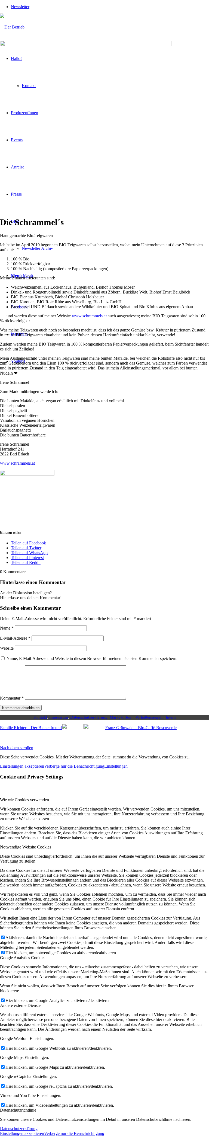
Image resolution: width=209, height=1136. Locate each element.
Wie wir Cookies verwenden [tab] (24, 799)
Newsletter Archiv (37, 248)
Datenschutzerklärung (88, 717)
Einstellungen (116, 766)
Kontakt (40, 717)
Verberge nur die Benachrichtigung (74, 766)
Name (7, 628)
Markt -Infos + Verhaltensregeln (137, 717)
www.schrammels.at (89, 316)
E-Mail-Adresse (15, 638)
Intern (171, 717)
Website (7, 648)
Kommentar (12, 698)
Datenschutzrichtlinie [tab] (18, 1110)
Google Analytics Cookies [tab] (22, 957)
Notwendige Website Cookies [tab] (25, 847)
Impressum (58, 717)
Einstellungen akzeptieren (22, 766)
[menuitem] (110, 6)
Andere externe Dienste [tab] (20, 1005)
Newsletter (20, 6)
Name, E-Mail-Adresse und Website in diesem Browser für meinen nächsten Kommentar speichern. (92, 658)
